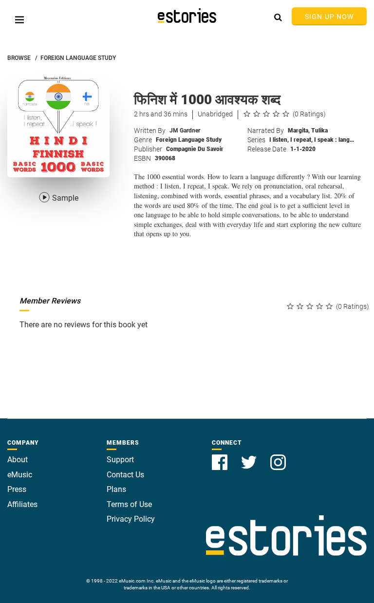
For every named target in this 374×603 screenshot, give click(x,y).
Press (16, 489)
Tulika (319, 130)
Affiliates (22, 504)
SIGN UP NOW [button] (329, 16)
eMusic (19, 474)
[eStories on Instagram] (278, 456)
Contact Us (125, 474)
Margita (299, 130)
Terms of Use (129, 504)
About (17, 459)
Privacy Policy (131, 519)
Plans (116, 489)
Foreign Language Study (189, 139)
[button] (19, 19)
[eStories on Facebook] (220, 456)
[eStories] (187, 15)
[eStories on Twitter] (249, 456)
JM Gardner (184, 130)
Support (120, 459)
